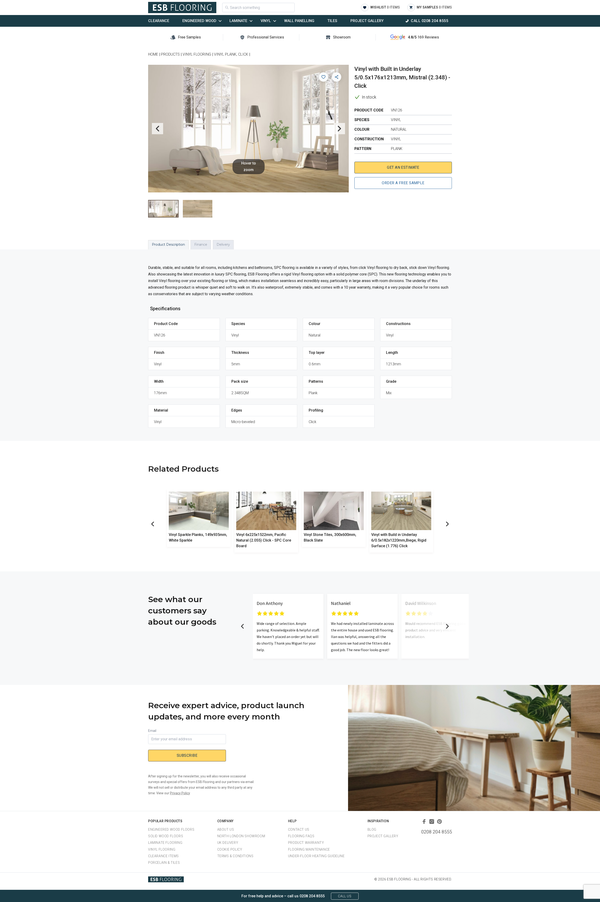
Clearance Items (163, 856)
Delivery (223, 244)
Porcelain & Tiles (164, 862)
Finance (200, 244)
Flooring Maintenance (309, 849)
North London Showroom (241, 836)
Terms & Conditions (235, 856)
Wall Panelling (299, 21)
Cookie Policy (229, 849)
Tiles (332, 21)
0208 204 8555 (436, 832)
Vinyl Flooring (161, 849)
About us (225, 829)
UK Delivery (227, 843)
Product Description (168, 244)
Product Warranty (306, 843)
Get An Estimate (403, 167)
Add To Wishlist (323, 77)
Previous (157, 128)
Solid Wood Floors (165, 836)
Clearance (158, 21)
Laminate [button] (238, 21)
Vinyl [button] (266, 21)
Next (339, 128)
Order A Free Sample (403, 183)
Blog (372, 829)
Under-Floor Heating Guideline (316, 856)
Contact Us (298, 829)
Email (152, 731)
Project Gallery (367, 21)
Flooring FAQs (301, 836)
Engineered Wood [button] (199, 21)
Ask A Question (570, 889)
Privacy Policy (180, 793)
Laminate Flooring (165, 843)
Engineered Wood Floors (171, 829)
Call (429, 21)
